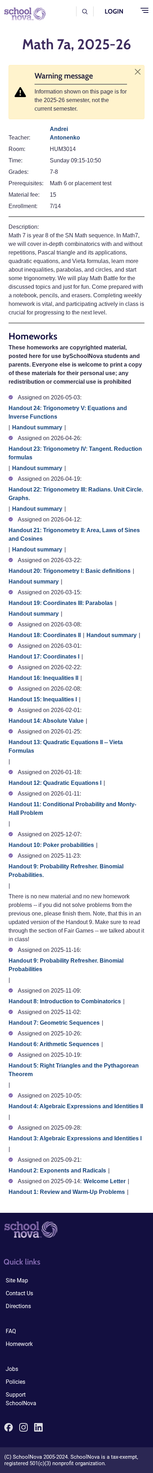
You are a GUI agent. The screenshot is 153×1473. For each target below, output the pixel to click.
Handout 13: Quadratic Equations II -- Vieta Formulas (66, 746)
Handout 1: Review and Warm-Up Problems (67, 1192)
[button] (85, 11)
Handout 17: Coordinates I (44, 657)
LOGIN (114, 11)
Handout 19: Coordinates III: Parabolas (61, 603)
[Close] (137, 71)
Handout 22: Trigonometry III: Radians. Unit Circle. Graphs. (76, 493)
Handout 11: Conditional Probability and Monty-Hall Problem (72, 808)
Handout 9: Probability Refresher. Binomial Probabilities (66, 965)
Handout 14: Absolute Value (46, 721)
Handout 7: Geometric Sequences (54, 1023)
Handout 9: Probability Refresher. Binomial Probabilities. (66, 870)
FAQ (11, 1331)
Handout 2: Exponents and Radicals (57, 1170)
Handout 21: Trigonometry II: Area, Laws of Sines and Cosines (74, 534)
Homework (19, 1344)
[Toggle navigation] (144, 11)
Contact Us (19, 1293)
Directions (18, 1306)
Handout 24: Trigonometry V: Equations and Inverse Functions (68, 412)
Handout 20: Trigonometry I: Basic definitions (70, 571)
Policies (15, 1381)
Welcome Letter (105, 1181)
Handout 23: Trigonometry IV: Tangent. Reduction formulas (75, 453)
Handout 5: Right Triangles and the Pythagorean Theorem (74, 1070)
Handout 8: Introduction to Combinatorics (65, 1001)
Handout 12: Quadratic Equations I (55, 783)
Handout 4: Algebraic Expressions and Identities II (76, 1106)
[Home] (23, 13)
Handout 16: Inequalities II (43, 678)
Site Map (17, 1280)
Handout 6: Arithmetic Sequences (54, 1044)
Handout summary (37, 427)
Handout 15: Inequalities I (43, 699)
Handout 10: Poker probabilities (51, 845)
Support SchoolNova (21, 1399)
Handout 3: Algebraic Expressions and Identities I (75, 1138)
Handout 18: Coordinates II (45, 635)
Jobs (12, 1369)
